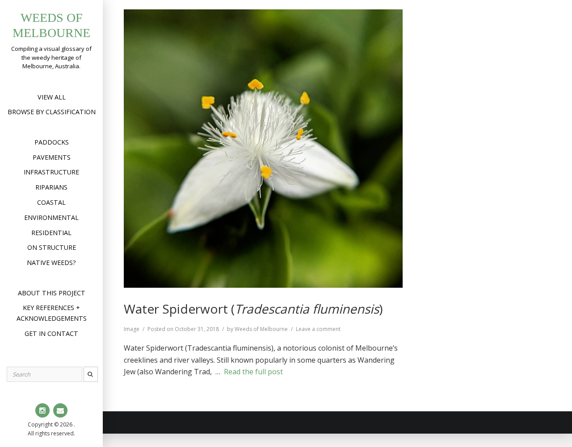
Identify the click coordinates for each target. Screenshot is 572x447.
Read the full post (253, 372)
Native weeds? (51, 262)
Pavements (52, 157)
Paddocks (51, 142)
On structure (51, 247)
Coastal (51, 202)
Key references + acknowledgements (52, 313)
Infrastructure (51, 172)
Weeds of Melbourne (261, 329)
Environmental (51, 217)
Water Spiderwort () (253, 308)
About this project (51, 293)
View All (52, 97)
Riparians (51, 187)
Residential (51, 232)
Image (131, 329)
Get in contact (51, 333)
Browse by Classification (52, 112)
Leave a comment (318, 329)
